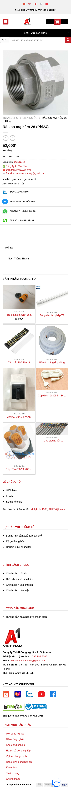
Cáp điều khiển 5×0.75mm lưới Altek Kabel (52, 440)
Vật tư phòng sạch (16, 756)
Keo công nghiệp (15, 744)
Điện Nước (30, 117)
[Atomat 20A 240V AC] (19, 389)
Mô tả (9, 247)
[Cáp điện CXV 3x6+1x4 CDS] (19, 443)
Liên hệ (10, 496)
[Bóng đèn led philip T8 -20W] (52, 297)
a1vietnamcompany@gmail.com (28, 660)
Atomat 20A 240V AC (19, 416)
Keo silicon (12, 767)
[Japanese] (36, 3)
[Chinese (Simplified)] (24, 3)
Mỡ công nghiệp (15, 733)
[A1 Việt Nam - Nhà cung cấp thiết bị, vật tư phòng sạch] (27, 22)
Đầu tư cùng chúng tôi (18, 546)
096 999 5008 (39, 656)
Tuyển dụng (12, 773)
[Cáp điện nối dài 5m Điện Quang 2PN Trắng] (52, 379)
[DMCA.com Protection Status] (13, 706)
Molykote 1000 (39, 509)
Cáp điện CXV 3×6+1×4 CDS (19, 469)
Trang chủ (10, 117)
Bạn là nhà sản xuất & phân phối (24, 535)
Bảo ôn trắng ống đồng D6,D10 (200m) (52, 362)
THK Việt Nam (57, 509)
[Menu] (5, 21)
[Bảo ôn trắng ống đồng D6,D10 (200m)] (52, 341)
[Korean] (41, 3)
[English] (30, 3)
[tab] (35, 247)
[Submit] (68, 40)
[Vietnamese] (47, 3)
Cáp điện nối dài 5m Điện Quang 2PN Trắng (52, 395)
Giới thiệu (11, 490)
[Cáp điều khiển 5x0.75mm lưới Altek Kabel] (52, 429)
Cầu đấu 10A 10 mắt (19, 362)
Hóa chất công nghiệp (18, 750)
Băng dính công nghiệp (19, 761)
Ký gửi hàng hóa (15, 541)
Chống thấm (13, 778)
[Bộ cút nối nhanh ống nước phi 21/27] (19, 297)
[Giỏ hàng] (57, 22)
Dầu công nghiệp (15, 739)
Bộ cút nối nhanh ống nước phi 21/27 (19, 314)
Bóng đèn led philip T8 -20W (52, 315)
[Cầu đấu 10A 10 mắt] (19, 341)
